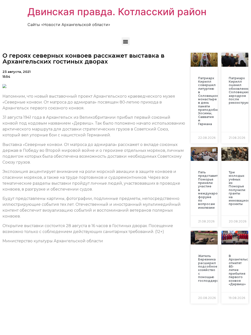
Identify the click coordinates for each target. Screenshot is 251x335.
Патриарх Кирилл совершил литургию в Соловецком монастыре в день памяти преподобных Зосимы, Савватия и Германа (209, 101)
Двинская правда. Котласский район (116, 12)
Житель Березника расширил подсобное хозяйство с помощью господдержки (211, 268)
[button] (126, 41)
